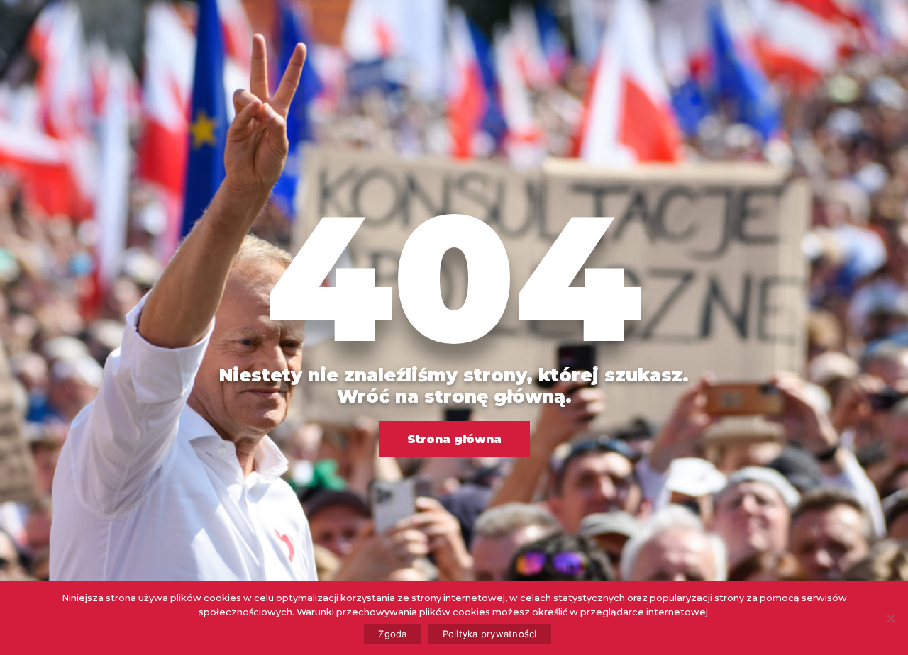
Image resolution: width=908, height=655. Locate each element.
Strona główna (454, 439)
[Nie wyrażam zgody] (890, 618)
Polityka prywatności (490, 633)
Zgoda (392, 633)
